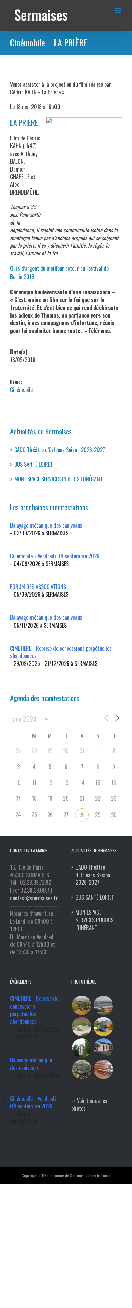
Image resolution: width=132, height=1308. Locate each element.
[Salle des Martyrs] (103, 1048)
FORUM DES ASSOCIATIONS (38, 587)
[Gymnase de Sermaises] (103, 1005)
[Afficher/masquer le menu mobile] (118, 10)
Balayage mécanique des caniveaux (46, 525)
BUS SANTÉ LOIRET (33, 464)
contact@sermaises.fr (34, 898)
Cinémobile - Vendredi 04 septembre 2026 (55, 556)
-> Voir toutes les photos (89, 1104)
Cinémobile (21, 390)
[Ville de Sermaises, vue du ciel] (81, 1069)
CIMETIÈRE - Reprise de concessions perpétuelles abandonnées (61, 652)
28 (82, 815)
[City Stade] (81, 1026)
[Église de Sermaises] (81, 1048)
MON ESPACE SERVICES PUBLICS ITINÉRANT (58, 479)
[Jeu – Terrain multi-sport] (103, 1026)
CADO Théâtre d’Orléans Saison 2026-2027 (59, 450)
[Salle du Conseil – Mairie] (103, 1069)
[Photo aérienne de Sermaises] (81, 1005)
